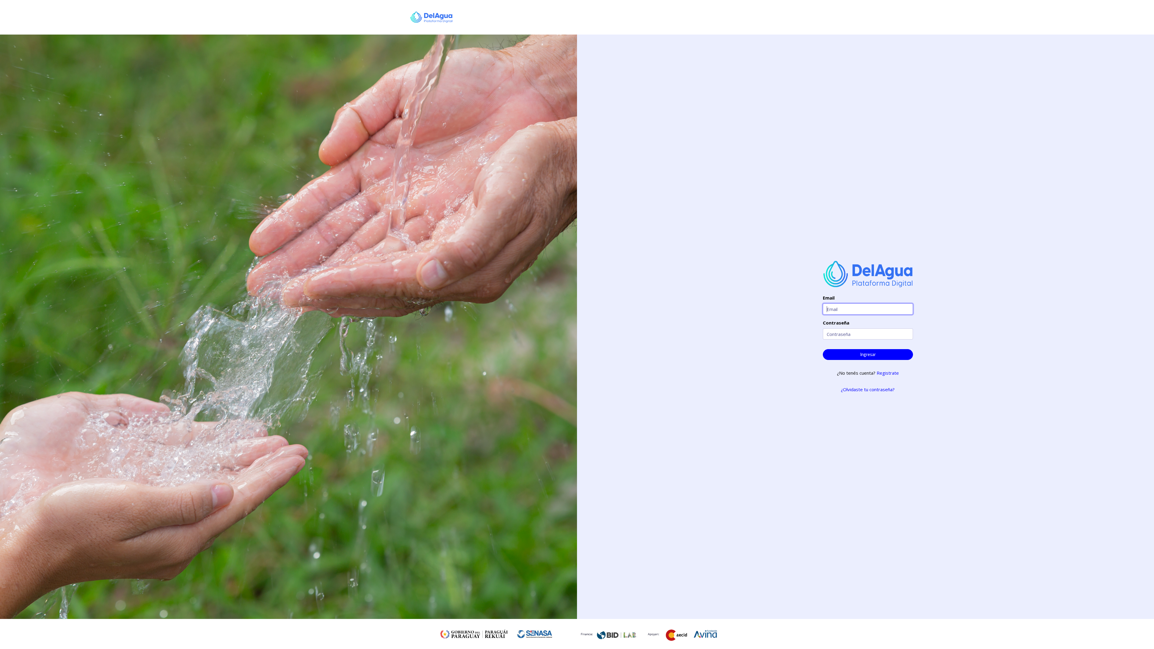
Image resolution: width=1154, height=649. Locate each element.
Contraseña (836, 323)
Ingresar (868, 354)
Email (829, 298)
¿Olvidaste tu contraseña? (868, 389)
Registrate (888, 373)
